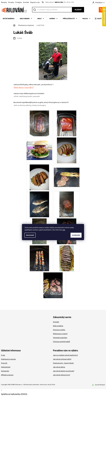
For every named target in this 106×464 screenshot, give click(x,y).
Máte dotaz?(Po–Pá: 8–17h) (59, 2)
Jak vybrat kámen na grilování (63, 371)
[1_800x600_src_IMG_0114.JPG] (39, 258)
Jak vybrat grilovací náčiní (62, 359)
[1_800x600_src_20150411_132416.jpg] (39, 147)
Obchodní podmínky (60, 338)
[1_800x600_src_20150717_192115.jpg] (39, 204)
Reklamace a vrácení (60, 334)
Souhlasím (76, 235)
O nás (3, 355)
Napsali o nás (35, 2)
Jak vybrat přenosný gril (61, 375)
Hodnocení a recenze (8, 359)
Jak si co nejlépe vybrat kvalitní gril (65, 355)
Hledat (78, 10)
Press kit (4, 363)
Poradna (11, 2)
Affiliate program (7, 375)
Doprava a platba (59, 330)
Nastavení (30, 235)
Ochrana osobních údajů (61, 342)
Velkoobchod (5, 367)
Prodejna (18, 2)
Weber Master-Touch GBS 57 (24, 87)
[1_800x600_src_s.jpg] (53, 285)
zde (64, 230)
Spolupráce (5, 371)
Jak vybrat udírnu (59, 367)
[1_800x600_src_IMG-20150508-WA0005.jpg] (66, 258)
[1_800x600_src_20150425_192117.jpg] (66, 150)
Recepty (4, 2)
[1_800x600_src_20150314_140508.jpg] (66, 123)
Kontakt (26, 2)
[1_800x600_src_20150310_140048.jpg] (39, 123)
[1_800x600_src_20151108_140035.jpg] (66, 204)
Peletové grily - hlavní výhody (63, 363)
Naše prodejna (58, 326)
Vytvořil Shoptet (100, 385)
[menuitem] (8, 18)
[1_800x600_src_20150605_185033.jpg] (39, 177)
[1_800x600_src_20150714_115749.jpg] (67, 174)
